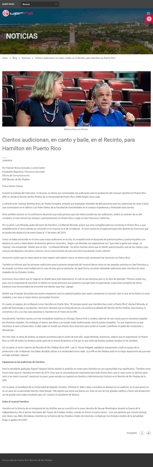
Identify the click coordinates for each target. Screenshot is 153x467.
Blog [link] (15, 58)
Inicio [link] (5, 58)
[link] (149, 19)
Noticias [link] (26, 58)
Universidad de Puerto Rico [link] (15, 460)
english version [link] (8, 4)
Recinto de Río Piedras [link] (41, 460)
